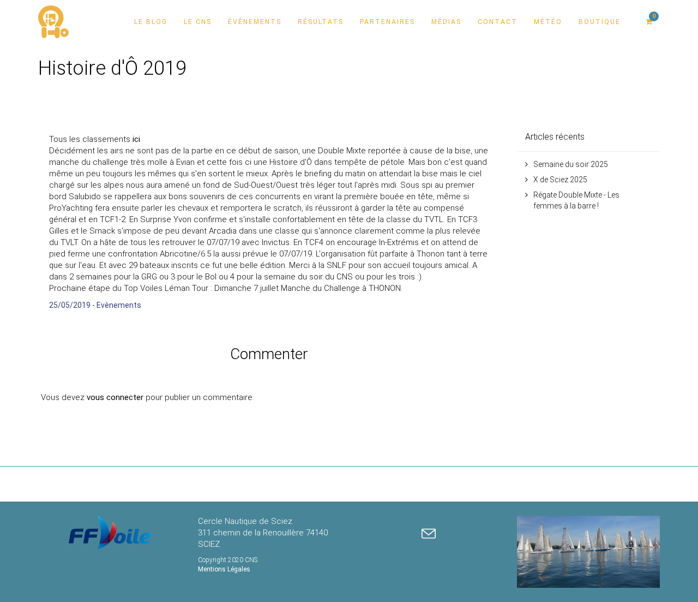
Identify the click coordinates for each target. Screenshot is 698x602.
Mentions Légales (224, 569)
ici (136, 139)
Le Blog (150, 22)
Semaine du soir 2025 (570, 164)
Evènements (119, 305)
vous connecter (115, 397)
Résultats (321, 22)
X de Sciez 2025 (560, 179)
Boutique (600, 22)
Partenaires (387, 22)
